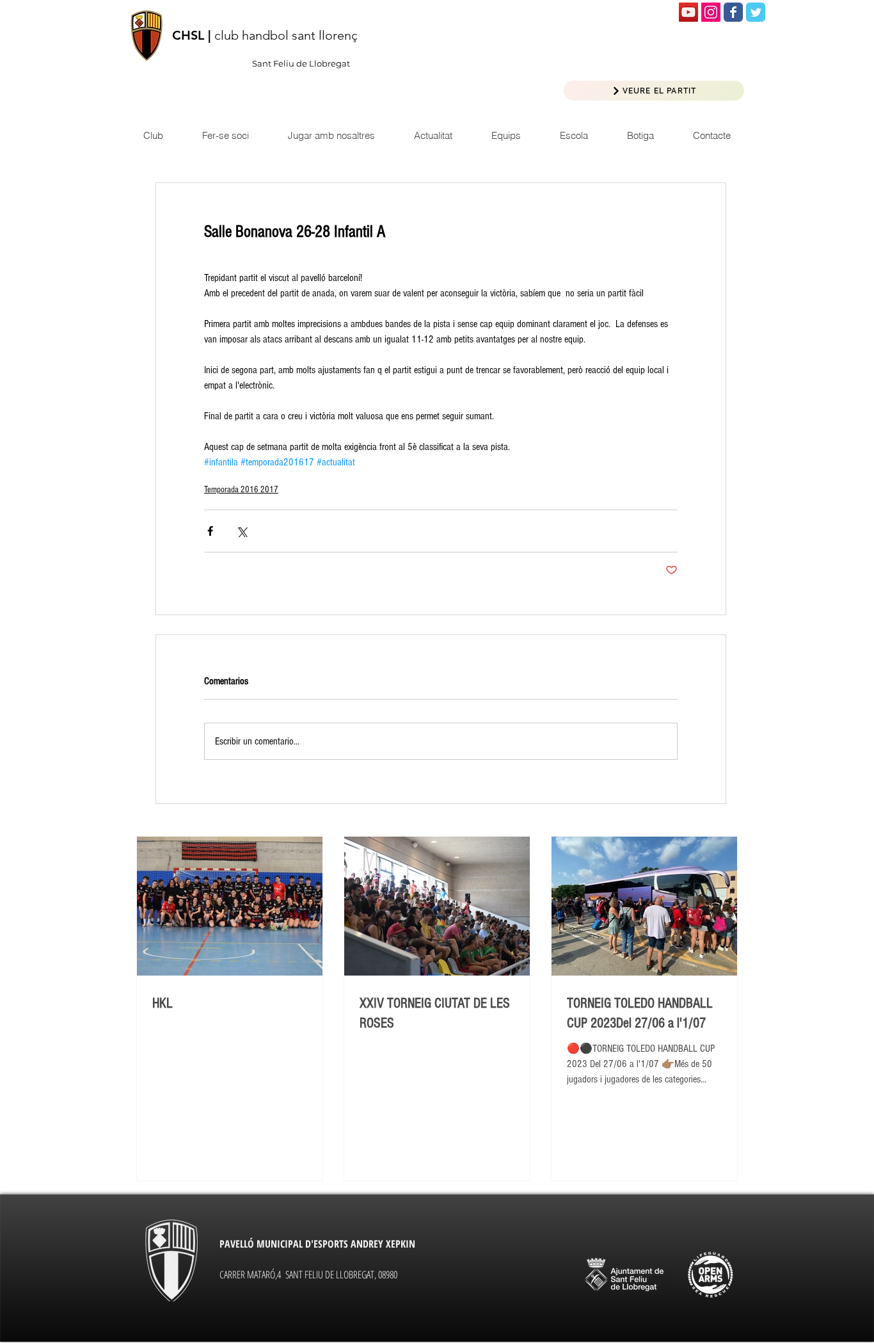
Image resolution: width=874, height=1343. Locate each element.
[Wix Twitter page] (755, 12)
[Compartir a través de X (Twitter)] (241, 531)
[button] (433, 135)
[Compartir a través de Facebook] (210, 531)
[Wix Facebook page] (733, 12)
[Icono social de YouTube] (688, 12)
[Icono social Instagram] (710, 12)
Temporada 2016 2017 (241, 490)
